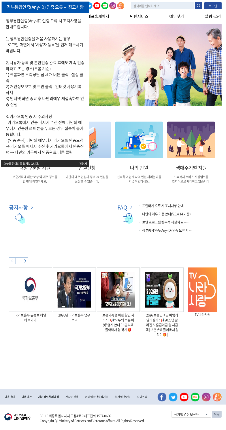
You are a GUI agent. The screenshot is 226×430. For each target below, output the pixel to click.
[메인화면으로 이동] (17, 416)
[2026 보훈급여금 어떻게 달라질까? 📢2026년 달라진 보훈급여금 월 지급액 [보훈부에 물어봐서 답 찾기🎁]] (162, 289)
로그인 (213, 6)
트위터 (173, 397)
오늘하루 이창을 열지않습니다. (21, 163)
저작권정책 (72, 397)
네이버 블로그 (104, 5)
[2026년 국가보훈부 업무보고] (74, 289)
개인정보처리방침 (48, 397)
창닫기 (83, 163)
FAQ (122, 207)
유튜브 (96, 5)
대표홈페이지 (98, 16)
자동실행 (18, 261)
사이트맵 (142, 397)
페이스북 (162, 397)
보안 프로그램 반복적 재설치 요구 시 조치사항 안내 (167, 222)
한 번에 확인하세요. (35, 181)
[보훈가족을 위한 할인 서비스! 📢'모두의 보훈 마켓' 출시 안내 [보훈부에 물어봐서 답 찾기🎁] (118, 289)
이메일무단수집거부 (96, 397)
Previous (12, 261)
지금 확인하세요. (139, 181)
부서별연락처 (122, 397)
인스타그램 (112, 5)
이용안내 (9, 397)
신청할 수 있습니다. (87, 181)
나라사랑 (120, 5)
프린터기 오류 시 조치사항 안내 (163, 205)
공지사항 (18, 207)
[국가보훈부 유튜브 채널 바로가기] (30, 289)
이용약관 (26, 397)
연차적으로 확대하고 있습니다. (191, 181)
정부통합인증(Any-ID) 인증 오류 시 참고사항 (167, 230)
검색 (198, 5)
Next (25, 261)
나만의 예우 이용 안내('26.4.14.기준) (166, 213)
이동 (216, 414)
